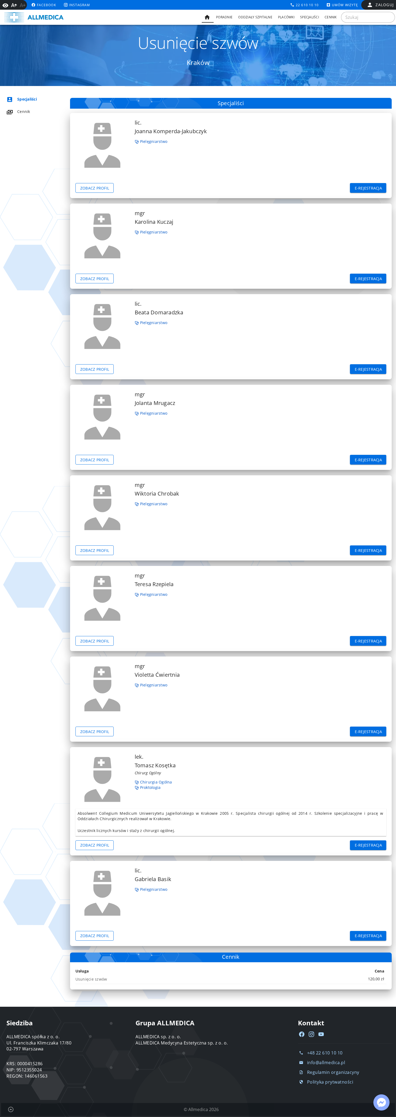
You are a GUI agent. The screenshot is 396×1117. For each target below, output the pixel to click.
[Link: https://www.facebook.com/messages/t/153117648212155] (381, 1102)
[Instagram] (311, 1034)
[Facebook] (302, 1034)
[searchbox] (368, 17)
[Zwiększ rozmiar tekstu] (14, 5)
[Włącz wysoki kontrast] (5, 5)
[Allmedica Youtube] (321, 1034)
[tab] (208, 17)
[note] (230, 979)
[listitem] (31, 99)
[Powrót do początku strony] (10, 1109)
